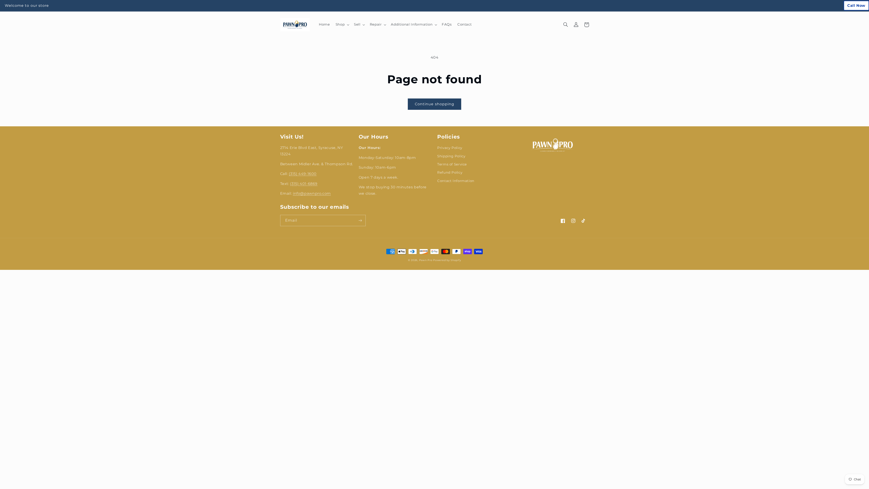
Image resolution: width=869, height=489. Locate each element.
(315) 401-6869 (304, 184)
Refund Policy (449, 172)
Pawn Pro (425, 260)
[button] (342, 25)
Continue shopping (434, 104)
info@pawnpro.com (312, 193)
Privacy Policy (449, 148)
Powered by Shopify (447, 260)
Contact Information (455, 181)
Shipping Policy (451, 156)
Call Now (856, 5)
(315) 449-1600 (303, 174)
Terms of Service (452, 164)
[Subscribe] (360, 220)
